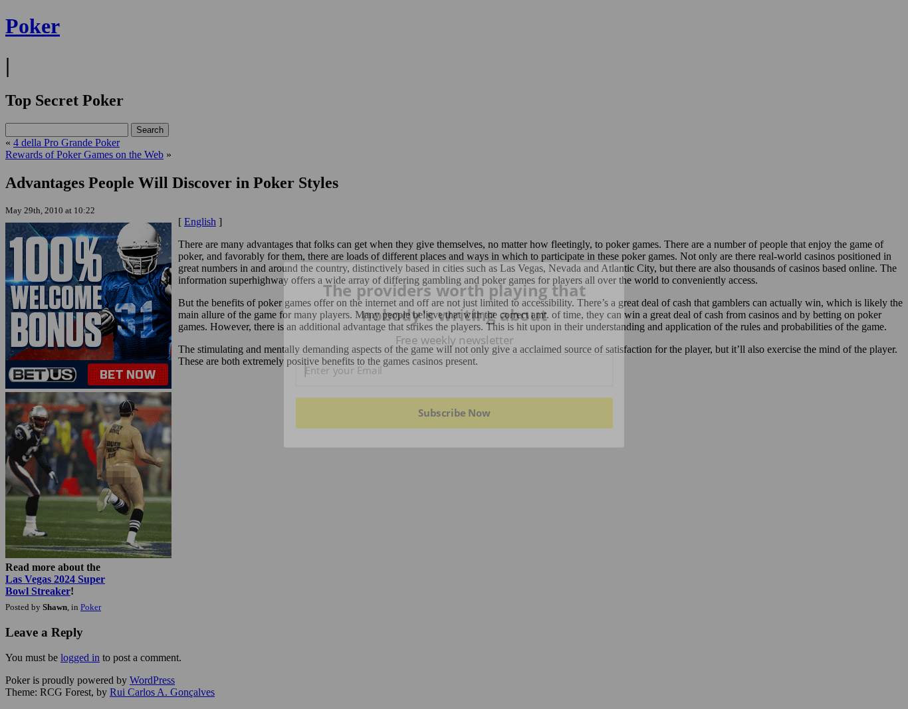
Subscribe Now (454, 412)
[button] (455, 302)
